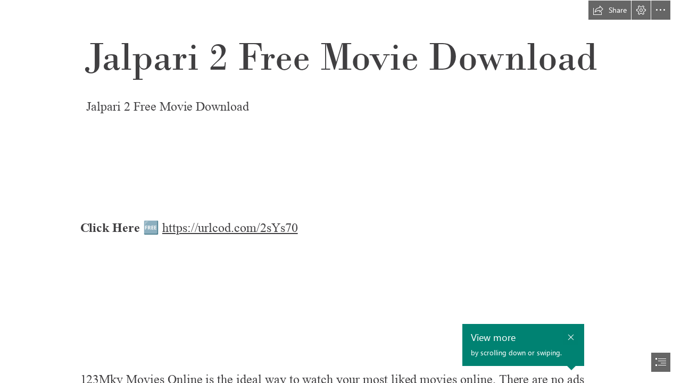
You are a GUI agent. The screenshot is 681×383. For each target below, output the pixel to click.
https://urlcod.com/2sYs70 (230, 228)
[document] (340, 191)
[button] (609, 10)
